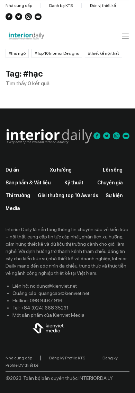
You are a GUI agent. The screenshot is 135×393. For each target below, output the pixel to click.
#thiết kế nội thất (103, 53)
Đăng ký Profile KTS (67, 358)
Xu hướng (61, 170)
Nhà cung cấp (19, 5)
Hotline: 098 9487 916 (37, 300)
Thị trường (18, 195)
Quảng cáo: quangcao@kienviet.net (50, 293)
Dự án (12, 170)
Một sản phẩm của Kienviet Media (48, 315)
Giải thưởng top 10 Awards (68, 195)
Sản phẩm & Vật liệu (28, 182)
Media (13, 208)
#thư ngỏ (17, 53)
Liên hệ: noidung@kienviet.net (44, 286)
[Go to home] (26, 36)
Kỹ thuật (73, 182)
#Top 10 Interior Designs (57, 53)
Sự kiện (114, 195)
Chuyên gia (110, 182)
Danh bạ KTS (61, 5)
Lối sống (113, 170)
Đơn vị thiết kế (103, 5)
